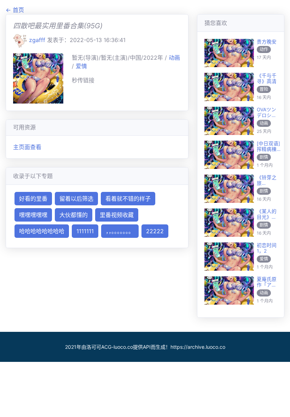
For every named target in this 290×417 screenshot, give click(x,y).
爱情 (81, 66)
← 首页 (15, 9)
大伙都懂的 (73, 214)
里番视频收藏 (117, 214)
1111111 (85, 231)
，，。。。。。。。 (120, 231)
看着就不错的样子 (128, 198)
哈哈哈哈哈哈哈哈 (41, 231)
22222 (155, 231)
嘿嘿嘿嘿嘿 (33, 214)
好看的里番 (33, 198)
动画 (174, 57)
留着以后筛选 (76, 198)
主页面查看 (27, 147)
